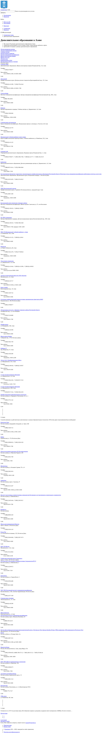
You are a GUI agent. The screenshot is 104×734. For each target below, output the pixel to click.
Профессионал (4, 324)
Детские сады (4, 59)
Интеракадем (4, 685)
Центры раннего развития (7, 53)
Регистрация (7, 23)
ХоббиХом (3, 480)
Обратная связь (8, 725)
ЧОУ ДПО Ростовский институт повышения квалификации (16, 590)
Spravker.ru (7, 729)
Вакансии (6, 29)
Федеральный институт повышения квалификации (14, 615)
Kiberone (3, 108)
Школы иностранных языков (8, 56)
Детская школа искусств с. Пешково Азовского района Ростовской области (20, 310)
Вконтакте (6, 26)
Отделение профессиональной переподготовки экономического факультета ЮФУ (22, 299)
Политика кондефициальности (12, 732)
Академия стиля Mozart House (8, 673)
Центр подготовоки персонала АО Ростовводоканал (14, 451)
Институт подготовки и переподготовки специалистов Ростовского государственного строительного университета (31, 495)
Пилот (2, 632)
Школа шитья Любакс (6, 336)
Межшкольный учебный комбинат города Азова (13, 137)
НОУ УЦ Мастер (5, 546)
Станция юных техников (7, 598)
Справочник (4, 9)
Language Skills (4, 64)
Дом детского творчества (7, 261)
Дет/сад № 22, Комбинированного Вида (11, 360)
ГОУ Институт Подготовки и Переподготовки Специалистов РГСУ (18, 561)
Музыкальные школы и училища (9, 61)
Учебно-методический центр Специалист (11, 558)
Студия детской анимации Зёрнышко (10, 374)
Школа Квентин (5, 612)
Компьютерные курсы (6, 60)
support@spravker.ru (31, 722)
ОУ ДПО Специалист (6, 217)
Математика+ (4, 466)
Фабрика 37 (4, 348)
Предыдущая (4, 713)
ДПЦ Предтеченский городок (8, 188)
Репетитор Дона (5, 422)
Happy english (4, 287)
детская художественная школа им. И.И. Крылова (13, 275)
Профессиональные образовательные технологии (13, 394)
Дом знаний (4, 79)
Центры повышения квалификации (10, 54)
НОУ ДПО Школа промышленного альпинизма (13, 661)
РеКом (2, 437)
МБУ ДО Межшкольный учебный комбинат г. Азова (14, 232)
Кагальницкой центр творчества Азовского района (14, 203)
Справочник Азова (9, 35)
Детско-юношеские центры (8, 49)
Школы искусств (5, 57)
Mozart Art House (5, 647)
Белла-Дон (3, 532)
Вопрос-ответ (7, 726)
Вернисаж (3, 246)
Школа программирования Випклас (10, 524)
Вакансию (6, 16)
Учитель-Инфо (4, 93)
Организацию (7, 15)
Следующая (4, 720)
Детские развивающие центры (8, 50)
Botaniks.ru (3, 509)
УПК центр (4, 696)
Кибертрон (3, 162)
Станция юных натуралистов (8, 122)
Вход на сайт (7, 22)
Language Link (4, 151)
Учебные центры (5, 52)
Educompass (4, 575)
